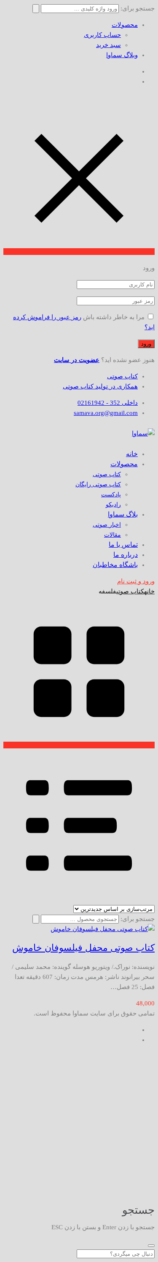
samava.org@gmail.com (106, 412)
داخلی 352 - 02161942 (108, 402)
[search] (151, 1245)
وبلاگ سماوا (122, 55)
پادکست (111, 494)
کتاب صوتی (122, 376)
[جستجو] (35, 919)
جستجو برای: (138, 919)
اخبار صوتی (107, 525)
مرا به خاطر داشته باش (113, 317)
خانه (149, 591)
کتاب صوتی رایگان (98, 484)
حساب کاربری (102, 34)
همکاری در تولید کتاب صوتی (100, 386)
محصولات (125, 24)
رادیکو (113, 504)
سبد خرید (108, 45)
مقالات (112, 535)
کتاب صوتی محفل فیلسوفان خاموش (83, 947)
